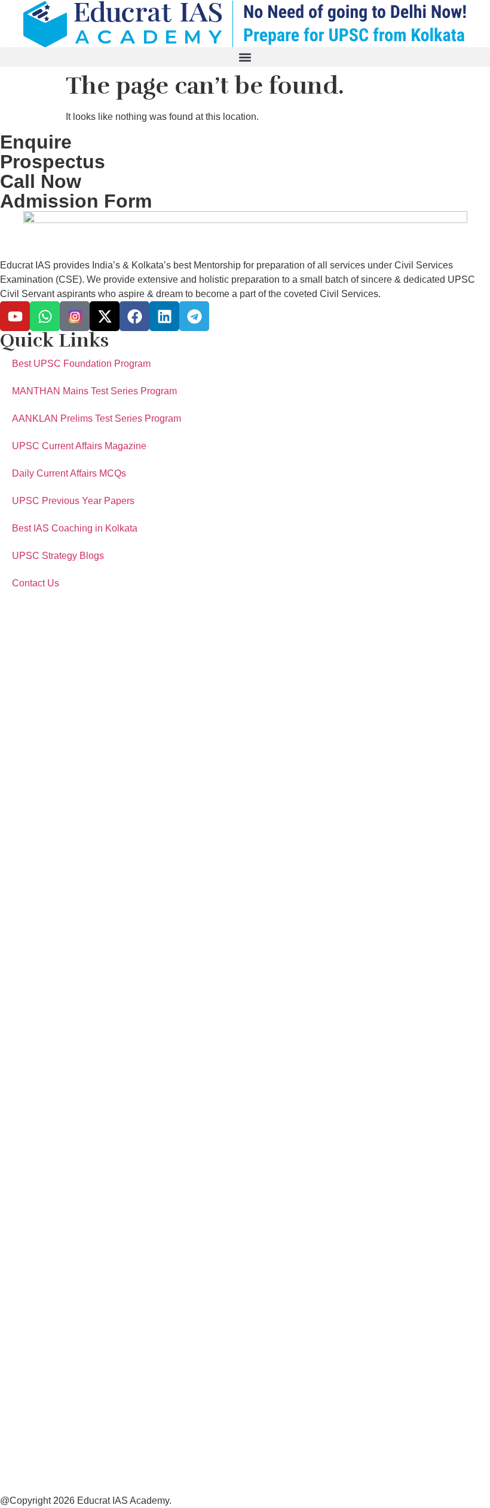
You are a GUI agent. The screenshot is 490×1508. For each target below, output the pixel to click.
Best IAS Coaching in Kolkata (74, 528)
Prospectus (52, 161)
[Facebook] (134, 316)
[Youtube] (15, 316)
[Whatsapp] (45, 316)
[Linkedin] (164, 316)
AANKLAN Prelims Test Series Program (96, 418)
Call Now (40, 181)
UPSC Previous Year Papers (73, 501)
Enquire (36, 142)
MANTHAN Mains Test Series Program (94, 391)
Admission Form (76, 201)
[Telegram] (194, 316)
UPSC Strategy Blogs (58, 556)
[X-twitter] (105, 316)
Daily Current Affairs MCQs (69, 473)
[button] (245, 57)
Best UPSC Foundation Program (81, 364)
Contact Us (35, 583)
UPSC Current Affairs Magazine (79, 446)
